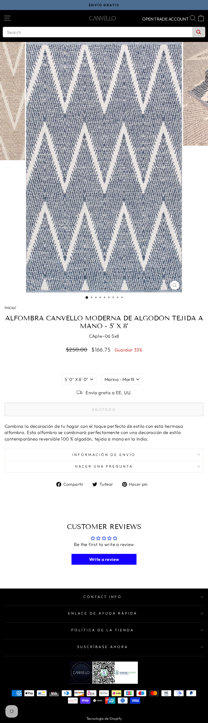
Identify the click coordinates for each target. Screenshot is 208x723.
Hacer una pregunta (104, 466)
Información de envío (104, 454)
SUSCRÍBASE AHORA (102, 647)
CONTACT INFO (102, 596)
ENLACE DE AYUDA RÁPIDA (102, 613)
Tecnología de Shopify (104, 718)
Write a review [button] (104, 559)
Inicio (10, 307)
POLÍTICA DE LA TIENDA (102, 630)
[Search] (198, 32)
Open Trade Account (165, 19)
